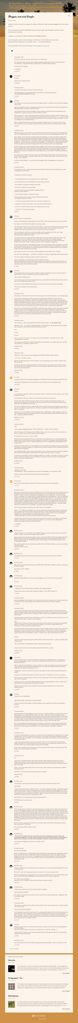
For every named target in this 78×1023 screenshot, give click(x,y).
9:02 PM (16, 829)
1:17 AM (16, 485)
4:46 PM (16, 728)
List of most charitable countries (22, 358)
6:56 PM (16, 348)
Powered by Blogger (40, 1015)
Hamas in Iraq (34, 343)
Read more (66, 973)
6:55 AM (16, 581)
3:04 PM (16, 126)
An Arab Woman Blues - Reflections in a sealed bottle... (36, 4)
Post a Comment (14, 948)
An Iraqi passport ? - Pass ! (15, 978)
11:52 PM (16, 463)
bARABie (16, 530)
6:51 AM (16, 558)
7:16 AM (16, 593)
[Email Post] (12, 51)
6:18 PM (16, 776)
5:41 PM (16, 751)
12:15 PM (16, 689)
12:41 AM (16, 476)
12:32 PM (16, 83)
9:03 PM (16, 844)
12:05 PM (16, 653)
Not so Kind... (12, 960)
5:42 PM (16, 289)
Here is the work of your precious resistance (26, 338)
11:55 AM (16, 604)
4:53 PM (16, 211)
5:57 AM (16, 920)
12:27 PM (16, 71)
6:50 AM (16, 549)
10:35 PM (16, 384)
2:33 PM (16, 707)
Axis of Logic (49, 30)
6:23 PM (16, 316)
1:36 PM (16, 936)
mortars (16, 335)
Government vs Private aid (28, 436)
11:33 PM (16, 898)
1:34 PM (16, 96)
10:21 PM (16, 861)
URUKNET (28, 30)
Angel (15, 75)
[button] (69, 16)
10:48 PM (16, 419)
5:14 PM (16, 266)
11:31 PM (16, 882)
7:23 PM (16, 372)
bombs (16, 332)
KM (15, 100)
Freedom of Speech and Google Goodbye (34, 36)
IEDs (15, 329)
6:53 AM (16, 571)
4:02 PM (16, 162)
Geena (16, 481)
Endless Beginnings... (14, 996)
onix (15, 377)
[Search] (72, 4)
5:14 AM (16, 526)
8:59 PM (16, 802)
